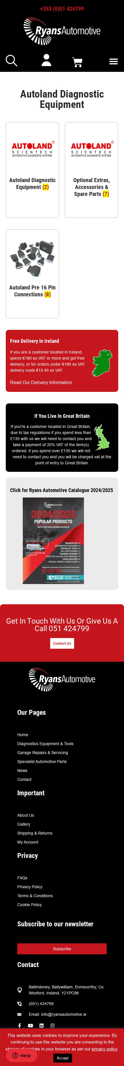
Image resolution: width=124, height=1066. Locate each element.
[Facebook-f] (19, 1025)
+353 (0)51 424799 (62, 8)
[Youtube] (30, 1025)
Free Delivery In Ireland (34, 341)
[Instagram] (52, 1025)
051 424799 (69, 628)
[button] (113, 61)
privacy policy (105, 1049)
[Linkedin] (41, 1025)
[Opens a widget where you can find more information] (21, 1056)
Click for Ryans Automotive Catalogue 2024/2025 (61, 490)
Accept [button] (63, 1058)
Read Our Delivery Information (41, 382)
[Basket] (77, 62)
